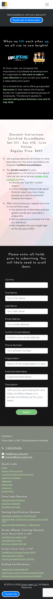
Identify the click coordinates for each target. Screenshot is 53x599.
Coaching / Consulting (11, 478)
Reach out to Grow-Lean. (26, 20)
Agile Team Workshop (11, 503)
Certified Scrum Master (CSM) (14, 537)
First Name (11, 292)
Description (11, 384)
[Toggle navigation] (47, 4)
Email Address (12, 319)
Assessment (7, 481)
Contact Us (6, 488)
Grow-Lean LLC (29, 584)
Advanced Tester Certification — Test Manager (21, 525)
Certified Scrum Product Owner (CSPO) (19, 552)
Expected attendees (16, 371)
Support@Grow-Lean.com (18, 457)
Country (9, 279)
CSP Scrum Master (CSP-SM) (14, 544)
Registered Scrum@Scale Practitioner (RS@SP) (22, 576)
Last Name (11, 306)
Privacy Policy (8, 491)
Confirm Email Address (17, 332)
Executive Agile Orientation (13, 500)
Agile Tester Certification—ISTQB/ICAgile (19, 516)
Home (4, 468)
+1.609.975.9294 (13, 448)
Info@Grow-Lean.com (16, 454)
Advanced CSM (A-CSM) (12, 540)
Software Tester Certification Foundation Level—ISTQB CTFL (25, 520)
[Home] (4, 4)
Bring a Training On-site (12, 471)
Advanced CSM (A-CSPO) (13, 556)
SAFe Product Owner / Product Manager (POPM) (23, 573)
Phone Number (13, 345)
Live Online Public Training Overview (18, 474)
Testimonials (7, 484)
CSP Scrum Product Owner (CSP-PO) (18, 559)
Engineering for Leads (11, 507)
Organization (12, 358)
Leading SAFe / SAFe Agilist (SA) (15, 569)
